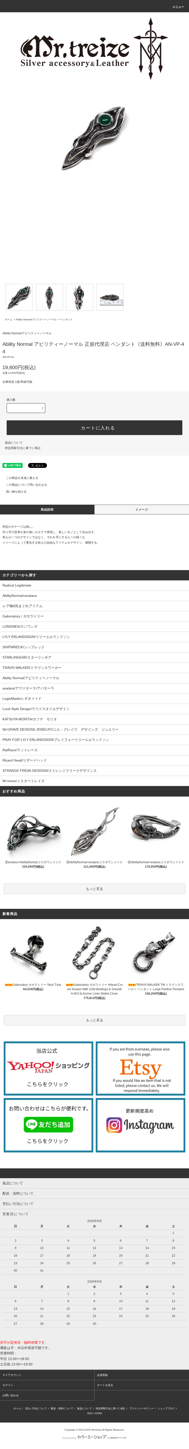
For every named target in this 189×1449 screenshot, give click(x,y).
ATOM (98, 1413)
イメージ (141, 509)
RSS (90, 1413)
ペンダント (66, 319)
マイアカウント (11, 1375)
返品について (14, 442)
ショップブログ (166, 1408)
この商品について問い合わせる (26, 485)
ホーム (8, 319)
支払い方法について (36, 1408)
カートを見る (105, 1385)
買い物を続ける (16, 491)
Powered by (69, 1438)
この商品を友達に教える (22, 478)
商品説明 (47, 509)
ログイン (7, 1385)
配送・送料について (62, 1408)
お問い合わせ (10, 1395)
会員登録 (102, 1375)
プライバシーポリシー (141, 1408)
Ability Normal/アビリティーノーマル (36, 319)
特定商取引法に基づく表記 (22, 448)
